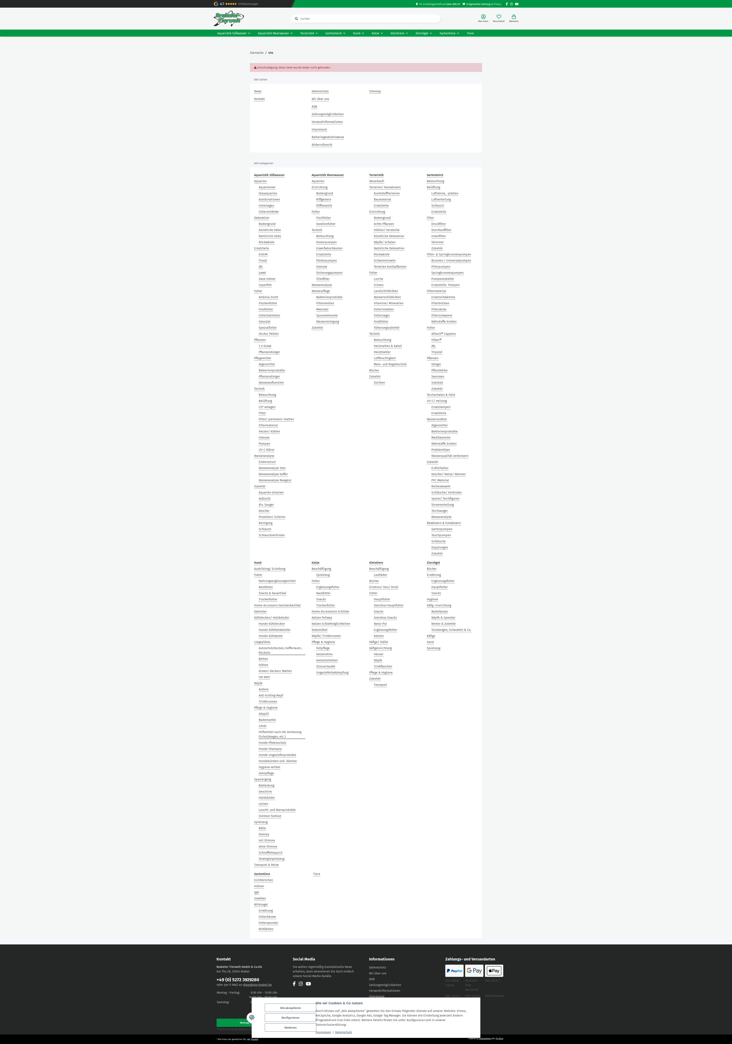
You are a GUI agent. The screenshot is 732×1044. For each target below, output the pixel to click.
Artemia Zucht (268, 297)
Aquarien (260, 181)
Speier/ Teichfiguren (445, 498)
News (257, 91)
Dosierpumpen (326, 242)
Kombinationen (269, 199)
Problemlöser (440, 450)
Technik (259, 388)
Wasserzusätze (437, 419)
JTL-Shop (499, 1039)
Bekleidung (266, 785)
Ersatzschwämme (443, 297)
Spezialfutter (268, 327)
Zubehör (260, 486)
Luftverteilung (441, 199)
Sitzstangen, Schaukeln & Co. (451, 630)
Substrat (437, 382)
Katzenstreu (324, 654)
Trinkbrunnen (268, 701)
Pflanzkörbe (439, 370)
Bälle (262, 828)
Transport (380, 685)
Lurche (378, 279)
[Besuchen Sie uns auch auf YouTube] (516, 4)
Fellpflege (323, 648)
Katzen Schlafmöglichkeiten (331, 623)
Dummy (264, 834)
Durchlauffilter (441, 230)
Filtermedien (325, 303)
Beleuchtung (267, 395)
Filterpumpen (440, 266)
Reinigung (265, 523)
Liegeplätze (262, 642)
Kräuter (379, 636)
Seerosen (437, 376)
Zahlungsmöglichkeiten (328, 114)
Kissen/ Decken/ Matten (275, 671)
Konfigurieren (290, 1017)
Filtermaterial (268, 425)
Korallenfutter (326, 224)
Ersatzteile (261, 248)
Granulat (264, 321)
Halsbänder (267, 797)
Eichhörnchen (263, 880)
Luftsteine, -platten (444, 193)
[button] (483, 18)
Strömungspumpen (329, 272)
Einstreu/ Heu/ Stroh (383, 587)
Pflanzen (260, 340)
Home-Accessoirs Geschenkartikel (277, 605)
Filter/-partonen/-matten (276, 419)
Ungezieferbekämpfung (332, 672)
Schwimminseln (385, 260)
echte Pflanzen (384, 224)
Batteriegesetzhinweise (328, 137)
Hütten (263, 665)
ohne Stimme (268, 846)
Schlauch (265, 529)
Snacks (321, 599)
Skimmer (437, 242)
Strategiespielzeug (271, 858)
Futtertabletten (269, 315)
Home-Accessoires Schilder (330, 611)
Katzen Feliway (322, 617)
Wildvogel (261, 904)
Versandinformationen (327, 122)
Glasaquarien (268, 193)
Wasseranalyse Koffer (273, 474)
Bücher (374, 370)
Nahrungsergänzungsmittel (277, 581)
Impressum (323, 1032)
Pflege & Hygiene (266, 707)
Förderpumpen (326, 260)
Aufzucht (264, 498)
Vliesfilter (323, 279)
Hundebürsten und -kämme (278, 761)
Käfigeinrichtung (380, 648)
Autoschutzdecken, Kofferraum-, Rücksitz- (280, 650)
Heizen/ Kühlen (269, 431)
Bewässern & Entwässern (444, 523)
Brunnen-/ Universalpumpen (451, 260)
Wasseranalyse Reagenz (275, 480)
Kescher (264, 511)
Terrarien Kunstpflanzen (390, 266)
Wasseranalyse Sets (272, 468)
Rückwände (266, 242)
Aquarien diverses (271, 492)
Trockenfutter (268, 599)
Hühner (259, 886)
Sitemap (375, 91)
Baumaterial (382, 199)
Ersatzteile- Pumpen (445, 285)
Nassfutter (266, 587)
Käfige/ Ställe (378, 642)
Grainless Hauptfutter (389, 605)
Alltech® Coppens (443, 334)
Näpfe (258, 683)
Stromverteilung (442, 504)
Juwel (262, 272)
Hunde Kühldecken (272, 623)
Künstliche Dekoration (389, 236)
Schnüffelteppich (271, 852)
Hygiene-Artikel (269, 767)
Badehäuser (439, 611)
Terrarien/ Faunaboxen (385, 187)
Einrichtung (319, 187)
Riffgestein (323, 199)
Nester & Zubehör (443, 623)
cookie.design (485, 1039)
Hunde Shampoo (270, 749)
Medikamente (440, 437)
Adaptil (264, 714)
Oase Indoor (267, 279)
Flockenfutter (268, 303)
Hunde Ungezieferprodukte (277, 755)
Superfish (265, 285)
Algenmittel (267, 364)
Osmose (264, 437)
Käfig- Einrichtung (439, 605)
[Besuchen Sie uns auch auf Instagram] (511, 4)
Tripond (436, 352)
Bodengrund (267, 224)
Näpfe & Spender (443, 617)
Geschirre (265, 791)
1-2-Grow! (265, 346)
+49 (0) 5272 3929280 (238, 979)
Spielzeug (261, 822)
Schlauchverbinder (272, 535)
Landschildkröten (386, 291)
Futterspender (268, 923)
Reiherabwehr (441, 486)
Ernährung (434, 575)
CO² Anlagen (267, 407)
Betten (263, 659)
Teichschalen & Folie (441, 395)
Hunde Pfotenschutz (272, 743)
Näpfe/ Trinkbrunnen (326, 636)
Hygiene (432, 599)
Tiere (316, 874)
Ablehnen (290, 1027)
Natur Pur (380, 623)
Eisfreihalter (440, 468)
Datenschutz (343, 1032)
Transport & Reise (266, 865)
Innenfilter (438, 236)
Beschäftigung (321, 569)
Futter (258, 291)
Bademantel (267, 720)
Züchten (379, 382)
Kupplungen (439, 547)
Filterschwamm (441, 315)
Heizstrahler (382, 352)
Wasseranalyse (264, 456)
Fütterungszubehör (387, 327)
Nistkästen (266, 929)
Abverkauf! (376, 181)
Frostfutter (266, 309)
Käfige (431, 636)
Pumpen (264, 443)
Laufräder (380, 575)
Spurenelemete (327, 315)
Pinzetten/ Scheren (272, 517)
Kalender (260, 611)
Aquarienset (267, 187)
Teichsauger (439, 511)
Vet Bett (264, 677)
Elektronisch (267, 462)
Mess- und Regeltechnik (390, 364)
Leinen (263, 804)
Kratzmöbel (319, 630)
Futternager (382, 315)
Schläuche (438, 541)
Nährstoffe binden (444, 321)
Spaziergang (262, 779)
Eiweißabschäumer (329, 248)
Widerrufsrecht (322, 144)
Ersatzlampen (440, 407)
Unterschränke (269, 211)
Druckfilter (438, 224)
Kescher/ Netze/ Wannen (448, 474)
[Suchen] (295, 19)
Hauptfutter (382, 599)
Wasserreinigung (327, 321)
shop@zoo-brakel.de (257, 985)
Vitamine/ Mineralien (388, 303)
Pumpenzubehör (442, 279)
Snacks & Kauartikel (272, 593)
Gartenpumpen (441, 529)
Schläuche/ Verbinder (446, 492)
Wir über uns (320, 99)
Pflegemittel (262, 358)
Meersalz (322, 309)
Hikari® (436, 340)
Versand (254, 1039)
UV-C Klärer (266, 450)
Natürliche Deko (270, 236)
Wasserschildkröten (387, 297)
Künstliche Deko (270, 230)
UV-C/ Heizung (437, 401)
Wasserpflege (321, 291)
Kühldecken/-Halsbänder (271, 617)
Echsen (379, 285)
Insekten (260, 898)
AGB (314, 106)
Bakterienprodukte (272, 370)
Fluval (263, 260)
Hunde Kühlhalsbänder (275, 630)
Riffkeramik (324, 205)
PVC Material (440, 480)
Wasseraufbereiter (271, 382)
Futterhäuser (267, 916)
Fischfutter (323, 218)
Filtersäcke (438, 309)
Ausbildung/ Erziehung (269, 569)
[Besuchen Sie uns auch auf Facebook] (507, 4)
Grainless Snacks (385, 617)
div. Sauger (266, 504)
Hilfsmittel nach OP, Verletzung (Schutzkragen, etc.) (280, 734)
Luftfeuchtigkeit (385, 358)
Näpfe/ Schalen (385, 242)
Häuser (379, 654)
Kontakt (259, 99)
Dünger (436, 364)
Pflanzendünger (269, 352)
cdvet (262, 726)
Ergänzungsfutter (328, 587)
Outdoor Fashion (270, 816)
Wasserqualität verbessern (449, 456)
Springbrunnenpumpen (447, 272)
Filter (262, 413)
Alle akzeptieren (290, 1007)
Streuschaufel (325, 666)
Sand (430, 642)
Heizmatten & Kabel (388, 346)
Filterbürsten (440, 303)
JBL (261, 266)
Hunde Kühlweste (271, 636)
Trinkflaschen (383, 666)
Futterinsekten (384, 309)
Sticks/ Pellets (269, 334)
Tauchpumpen (441, 535)
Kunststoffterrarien (387, 193)
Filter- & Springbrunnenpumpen (449, 254)
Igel (256, 892)
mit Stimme (267, 840)
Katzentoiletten (327, 660)
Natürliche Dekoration (389, 248)
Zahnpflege (266, 773)
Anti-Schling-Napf (271, 695)
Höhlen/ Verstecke (387, 230)
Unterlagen (266, 205)
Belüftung (265, 401)
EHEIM (263, 254)
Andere (264, 689)
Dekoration (261, 218)
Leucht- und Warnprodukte (277, 810)
